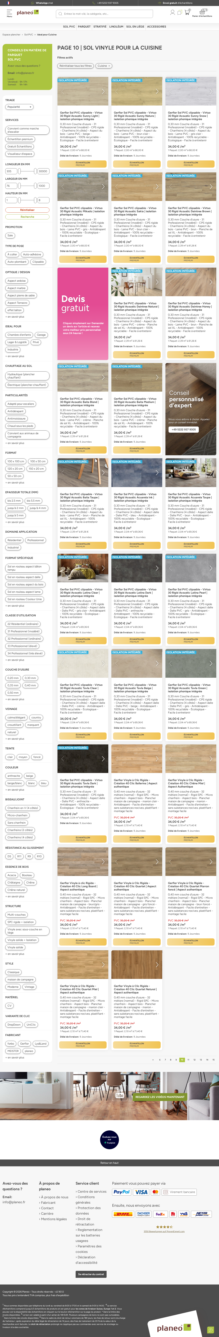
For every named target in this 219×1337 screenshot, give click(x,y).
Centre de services (92, 1191)
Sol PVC (69, 26)
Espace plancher (11, 34)
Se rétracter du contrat (91, 1274)
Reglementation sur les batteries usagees (89, 1235)
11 (188, 1060)
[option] (82, 91)
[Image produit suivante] (103, 91)
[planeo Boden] (174, 1327)
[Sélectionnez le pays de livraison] (8, 3)
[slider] (19, 171)
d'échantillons (177, 3)
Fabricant (48, 1203)
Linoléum (116, 26)
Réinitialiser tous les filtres (76, 65)
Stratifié (99, 26)
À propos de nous (54, 1197)
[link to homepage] (28, 12)
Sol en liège (135, 26)
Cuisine (104, 65)
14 (207, 1060)
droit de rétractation (40, 1324)
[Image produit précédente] (62, 91)
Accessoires (156, 26)
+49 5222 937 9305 (107, 3)
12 (195, 1060)
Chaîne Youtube (144, 1089)
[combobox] (106, 13)
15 (213, 1060)
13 (201, 1060)
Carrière (47, 1213)
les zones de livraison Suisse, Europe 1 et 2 (96, 1309)
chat (44, 3)
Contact (47, 1208)
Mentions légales (54, 1219)
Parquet (84, 26)
